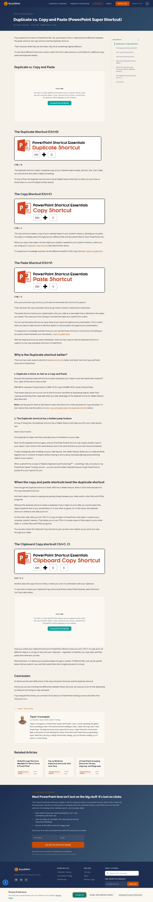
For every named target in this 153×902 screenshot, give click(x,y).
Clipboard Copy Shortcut (37, 245)
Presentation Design (80, 4)
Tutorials (97, 4)
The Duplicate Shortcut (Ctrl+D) (126, 48)
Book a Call (122, 4)
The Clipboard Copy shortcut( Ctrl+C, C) (126, 77)
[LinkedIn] (26, 880)
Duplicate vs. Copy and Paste (127, 44)
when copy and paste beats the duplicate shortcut (66, 408)
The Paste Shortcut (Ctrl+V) (125, 57)
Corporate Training (58, 4)
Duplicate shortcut (54, 360)
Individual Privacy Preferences (130, 895)
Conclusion (120, 82)
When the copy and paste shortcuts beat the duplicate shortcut (125, 69)
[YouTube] (16, 880)
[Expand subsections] (113, 61)
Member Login (137, 3)
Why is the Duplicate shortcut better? (126, 62)
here (25, 699)
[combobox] (122, 873)
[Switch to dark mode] (147, 4)
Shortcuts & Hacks (27, 14)
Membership (61, 879)
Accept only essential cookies (101, 895)
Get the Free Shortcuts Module (58, 845)
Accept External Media (59, 103)
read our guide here (94, 251)
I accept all (79, 895)
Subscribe (133, 884)
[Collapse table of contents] (138, 39)
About (109, 4)
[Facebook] (21, 880)
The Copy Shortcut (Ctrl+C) (125, 52)
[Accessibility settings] (5, 882)
